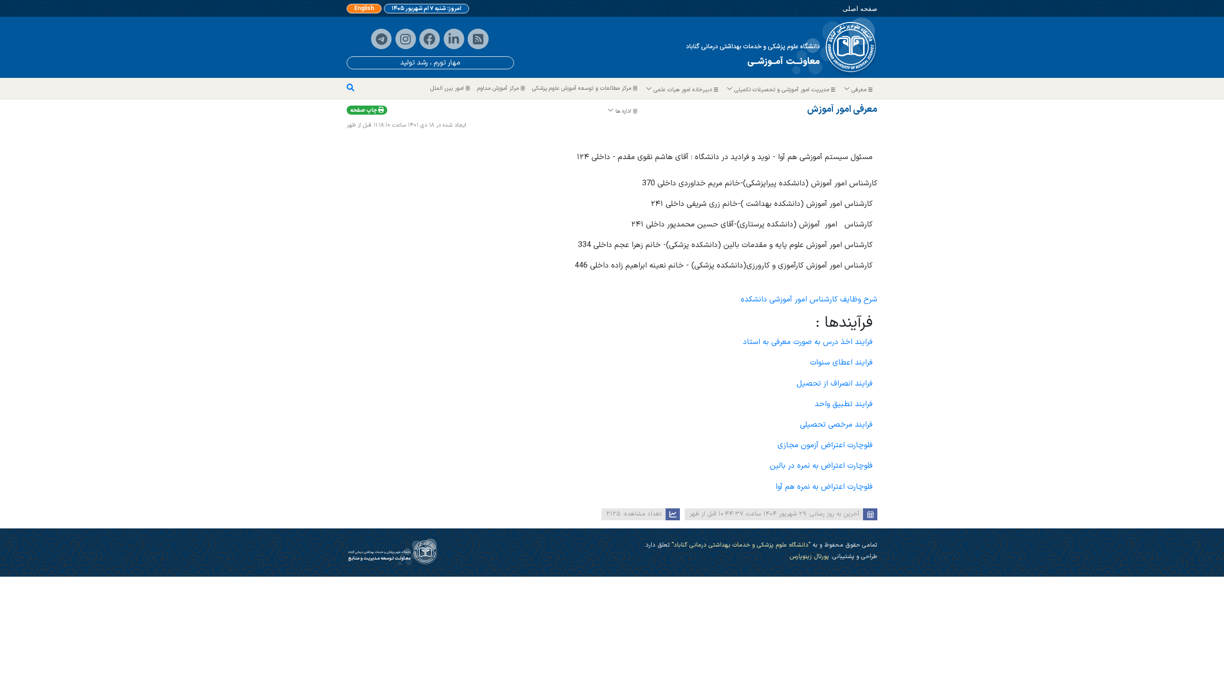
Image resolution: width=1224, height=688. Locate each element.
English (364, 8)
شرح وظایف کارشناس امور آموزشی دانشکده (809, 299)
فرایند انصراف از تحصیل (835, 383)
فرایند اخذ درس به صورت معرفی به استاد (808, 342)
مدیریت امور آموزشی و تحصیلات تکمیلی (781, 90)
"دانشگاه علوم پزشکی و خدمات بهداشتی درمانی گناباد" (740, 544)
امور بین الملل (448, 88)
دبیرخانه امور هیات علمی (683, 90)
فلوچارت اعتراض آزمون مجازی (825, 445)
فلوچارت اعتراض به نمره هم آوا (824, 487)
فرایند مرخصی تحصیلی (836, 424)
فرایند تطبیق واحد (844, 404)
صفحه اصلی (859, 8)
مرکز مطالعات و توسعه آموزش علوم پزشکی (582, 88)
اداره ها (623, 111)
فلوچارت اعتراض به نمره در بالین (821, 466)
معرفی (859, 90)
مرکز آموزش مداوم (499, 88)
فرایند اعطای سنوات (841, 362)
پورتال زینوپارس (809, 556)
